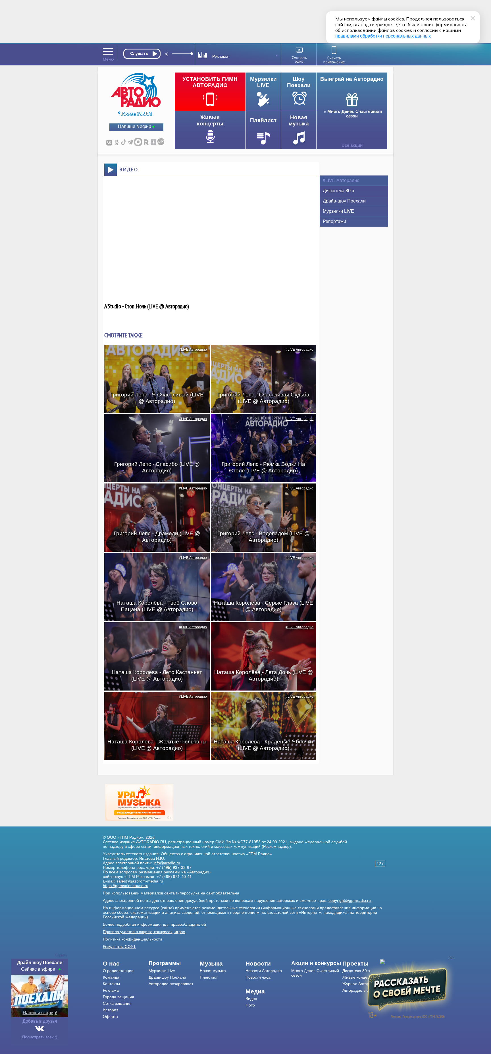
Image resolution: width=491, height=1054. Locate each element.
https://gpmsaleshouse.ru (125, 885)
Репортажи (334, 221)
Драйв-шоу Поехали (344, 201)
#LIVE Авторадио (193, 350)
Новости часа (258, 977)
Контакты (111, 983)
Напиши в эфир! (40, 1012)
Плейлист (209, 977)
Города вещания (118, 997)
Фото (250, 1005)
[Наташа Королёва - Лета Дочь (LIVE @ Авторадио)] (260, 632)
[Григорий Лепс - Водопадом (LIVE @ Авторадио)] (260, 493)
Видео (251, 998)
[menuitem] (126, 963)
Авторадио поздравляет (171, 983)
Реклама (111, 990)
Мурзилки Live (162, 970)
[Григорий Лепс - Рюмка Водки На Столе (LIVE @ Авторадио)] (260, 424)
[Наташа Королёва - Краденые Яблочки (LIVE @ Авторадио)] (260, 702)
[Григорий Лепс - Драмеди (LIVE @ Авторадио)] (154, 493)
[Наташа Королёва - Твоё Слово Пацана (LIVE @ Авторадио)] (154, 563)
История (110, 1010)
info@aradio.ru (166, 863)
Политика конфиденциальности (132, 939)
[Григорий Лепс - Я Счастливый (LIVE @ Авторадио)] (154, 355)
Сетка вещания (117, 1003)
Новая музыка (213, 970)
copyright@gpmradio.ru (349, 900)
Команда (111, 977)
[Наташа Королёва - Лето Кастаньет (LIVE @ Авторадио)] (154, 632)
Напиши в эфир (134, 126)
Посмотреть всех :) (39, 1037)
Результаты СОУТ (119, 946)
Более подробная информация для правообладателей (154, 924)
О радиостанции (118, 970)
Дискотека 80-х (338, 190)
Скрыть (61, 955)
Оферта (110, 1016)
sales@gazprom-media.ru (139, 881)
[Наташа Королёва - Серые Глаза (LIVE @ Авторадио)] (260, 563)
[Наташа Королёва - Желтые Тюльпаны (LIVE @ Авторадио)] (154, 702)
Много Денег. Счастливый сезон (354, 113)
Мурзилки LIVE (338, 211)
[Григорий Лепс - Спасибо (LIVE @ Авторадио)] (154, 424)
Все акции (352, 145)
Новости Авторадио (264, 970)
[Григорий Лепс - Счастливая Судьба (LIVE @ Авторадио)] (260, 355)
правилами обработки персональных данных (383, 36)
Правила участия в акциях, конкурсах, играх (144, 931)
